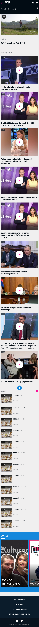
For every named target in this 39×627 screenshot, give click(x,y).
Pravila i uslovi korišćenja (19, 614)
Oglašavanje (19, 600)
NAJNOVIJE (6, 52)
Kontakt (19, 604)
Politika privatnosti (19, 609)
